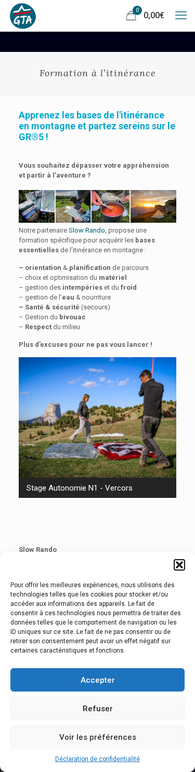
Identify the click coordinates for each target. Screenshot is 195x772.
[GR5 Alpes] (23, 16)
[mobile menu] (181, 15)
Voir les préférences (97, 737)
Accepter (98, 680)
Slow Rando (87, 230)
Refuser (98, 708)
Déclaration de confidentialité (97, 759)
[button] (179, 565)
